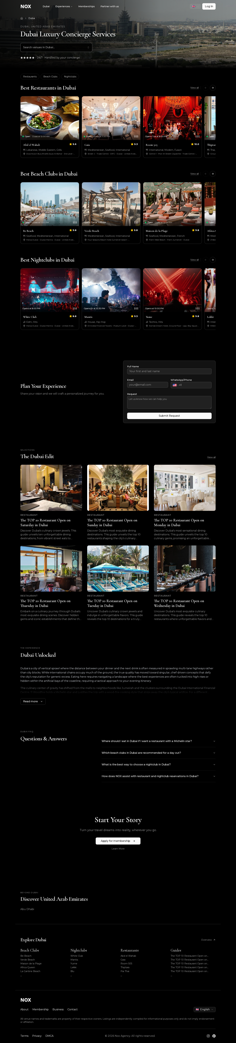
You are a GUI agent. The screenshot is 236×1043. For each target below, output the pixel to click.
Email (130, 380)
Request (132, 394)
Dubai (46, 6)
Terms (24, 1035)
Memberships (86, 6)
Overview (206, 939)
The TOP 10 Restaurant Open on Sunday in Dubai (189, 959)
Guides (176, 950)
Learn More (118, 848)
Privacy (37, 1035)
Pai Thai (125, 971)
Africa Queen (27, 967)
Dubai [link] (31, 18)
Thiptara (125, 967)
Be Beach (25, 955)
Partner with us (110, 6)
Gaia (123, 959)
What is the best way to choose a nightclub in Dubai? (136, 764)
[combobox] (195, 6)
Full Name (133, 366)
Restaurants (30, 76)
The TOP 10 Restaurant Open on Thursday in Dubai (189, 967)
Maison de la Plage (31, 963)
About (24, 1009)
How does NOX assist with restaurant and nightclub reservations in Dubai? (150, 776)
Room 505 (126, 963)
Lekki (73, 967)
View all (194, 87)
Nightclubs (70, 76)
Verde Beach (27, 959)
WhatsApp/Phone (181, 380)
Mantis (74, 959)
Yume (73, 963)
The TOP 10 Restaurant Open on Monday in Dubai (189, 963)
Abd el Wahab (128, 955)
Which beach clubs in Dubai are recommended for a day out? (141, 752)
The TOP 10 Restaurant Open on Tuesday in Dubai (189, 971)
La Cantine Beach (30, 971)
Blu (72, 971)
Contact (72, 1009)
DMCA (49, 1035)
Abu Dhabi (27, 909)
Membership (40, 1009)
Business (58, 1009)
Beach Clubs (50, 76)
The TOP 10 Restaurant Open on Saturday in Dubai (189, 955)
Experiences (62, 6)
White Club (76, 955)
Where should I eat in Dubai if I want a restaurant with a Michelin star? (147, 741)
